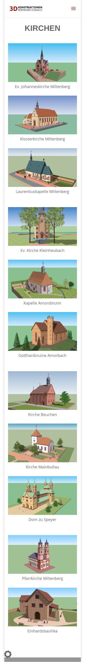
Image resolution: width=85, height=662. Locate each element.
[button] (8, 654)
